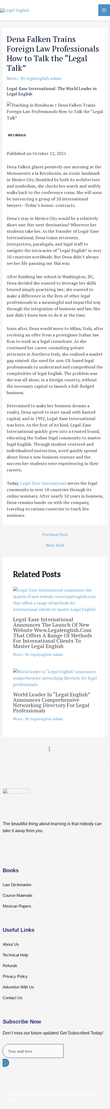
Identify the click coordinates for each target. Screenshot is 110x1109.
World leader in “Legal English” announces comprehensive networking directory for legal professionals (51, 702)
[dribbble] (11, 846)
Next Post (55, 545)
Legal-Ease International (43, 483)
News (12, 78)
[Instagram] (15, 846)
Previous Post (55, 535)
